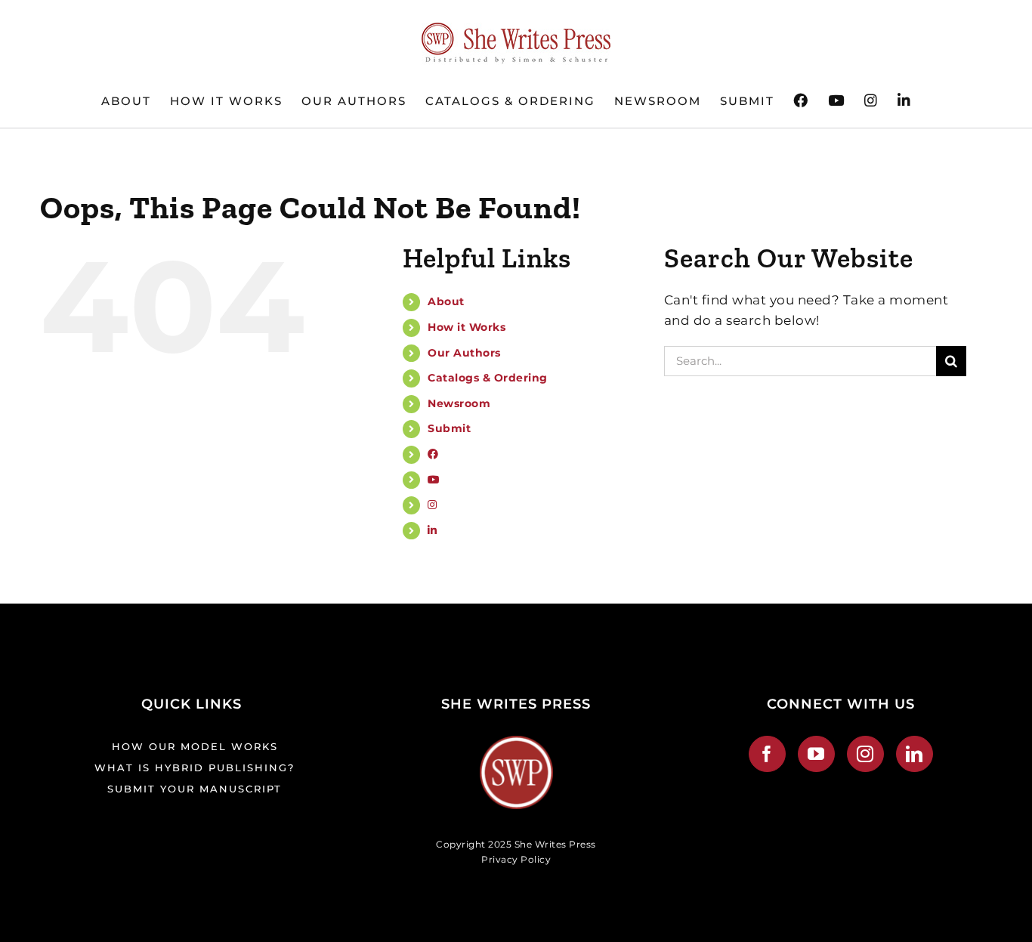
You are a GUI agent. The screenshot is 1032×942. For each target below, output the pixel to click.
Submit (449, 428)
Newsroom (459, 403)
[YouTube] (816, 754)
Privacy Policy (516, 859)
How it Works (466, 327)
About (446, 301)
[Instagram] (865, 754)
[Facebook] (767, 754)
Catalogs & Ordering (488, 378)
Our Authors (464, 353)
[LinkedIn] (914, 754)
